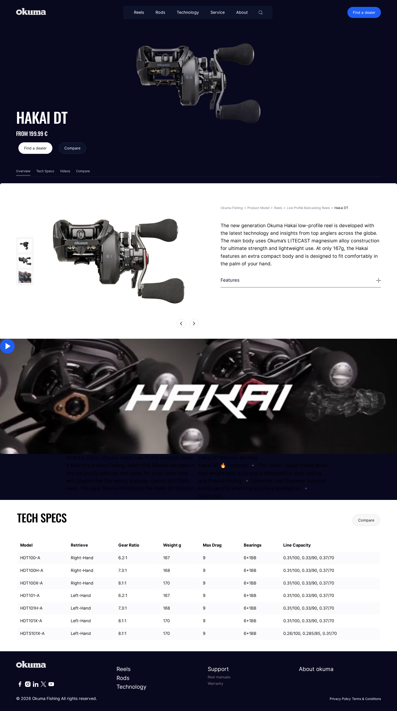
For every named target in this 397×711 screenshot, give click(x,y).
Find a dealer (364, 12)
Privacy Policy (340, 699)
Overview (23, 171)
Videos (65, 171)
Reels (139, 12)
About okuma (316, 669)
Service (217, 12)
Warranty (215, 683)
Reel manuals (219, 677)
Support (218, 669)
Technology (188, 12)
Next (193, 323)
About (242, 12)
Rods (160, 12)
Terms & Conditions (366, 699)
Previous (181, 323)
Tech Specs (45, 171)
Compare (72, 148)
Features (230, 280)
